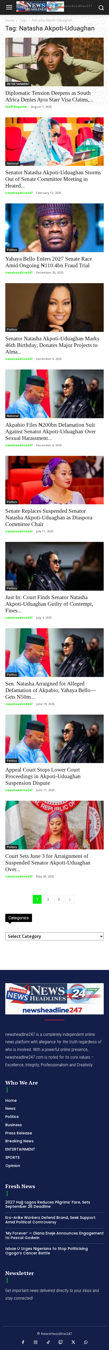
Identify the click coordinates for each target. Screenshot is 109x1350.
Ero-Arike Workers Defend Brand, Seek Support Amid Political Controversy (50, 1220)
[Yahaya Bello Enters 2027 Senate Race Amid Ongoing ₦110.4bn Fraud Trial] (54, 227)
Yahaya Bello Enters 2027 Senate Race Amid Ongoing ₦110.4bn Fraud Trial (48, 262)
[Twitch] (61, 1343)
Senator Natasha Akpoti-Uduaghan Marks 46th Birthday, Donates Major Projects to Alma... (52, 345)
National (13, 163)
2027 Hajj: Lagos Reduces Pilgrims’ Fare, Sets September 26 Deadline (47, 1204)
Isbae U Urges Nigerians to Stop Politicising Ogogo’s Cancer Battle (46, 1251)
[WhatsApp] (86, 1343)
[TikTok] (48, 1343)
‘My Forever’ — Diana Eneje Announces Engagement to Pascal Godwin (54, 1235)
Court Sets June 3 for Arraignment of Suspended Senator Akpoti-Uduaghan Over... (47, 862)
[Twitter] (74, 1343)
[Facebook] (23, 1343)
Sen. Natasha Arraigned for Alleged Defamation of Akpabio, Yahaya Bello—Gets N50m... (50, 690)
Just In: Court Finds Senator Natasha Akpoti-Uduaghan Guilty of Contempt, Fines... (49, 604)
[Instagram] (36, 1343)
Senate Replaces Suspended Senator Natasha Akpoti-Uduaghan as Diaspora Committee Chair (48, 517)
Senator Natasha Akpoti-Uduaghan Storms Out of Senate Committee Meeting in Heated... (53, 179)
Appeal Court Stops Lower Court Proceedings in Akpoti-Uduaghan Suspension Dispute (43, 776)
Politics (12, 250)
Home (9, 20)
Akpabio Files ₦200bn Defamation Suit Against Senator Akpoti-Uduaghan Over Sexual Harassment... (50, 431)
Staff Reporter (16, 107)
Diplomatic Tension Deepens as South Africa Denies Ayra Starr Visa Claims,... (49, 96)
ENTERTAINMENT (18, 84)
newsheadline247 (18, 193)
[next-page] (69, 899)
